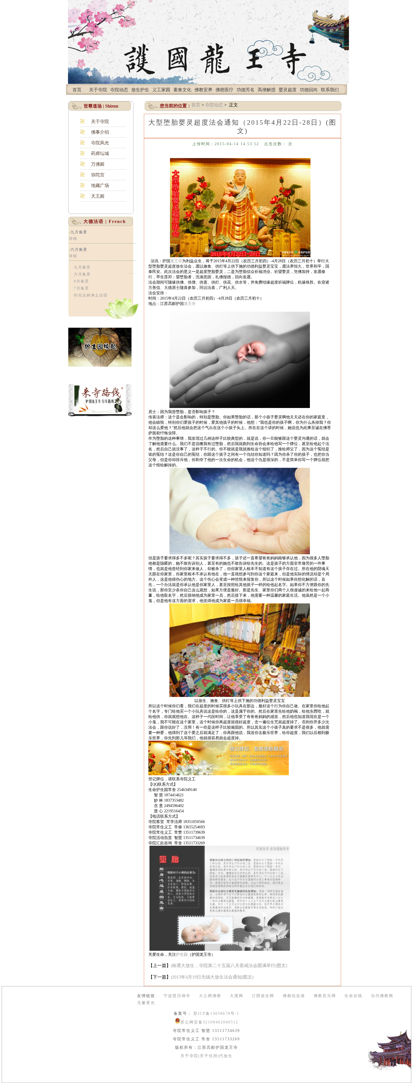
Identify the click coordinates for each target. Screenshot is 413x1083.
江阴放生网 (263, 996)
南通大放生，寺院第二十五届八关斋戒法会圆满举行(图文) (229, 965)
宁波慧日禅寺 (177, 996)
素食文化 (182, 89)
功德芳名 (246, 89)
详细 (73, 238)
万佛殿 (98, 164)
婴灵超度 (288, 89)
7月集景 (81, 288)
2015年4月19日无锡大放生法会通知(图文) (212, 977)
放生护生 (140, 89)
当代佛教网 (382, 996)
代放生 (226, 1056)
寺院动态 (119, 89)
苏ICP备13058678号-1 (215, 1013)
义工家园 (161, 89)
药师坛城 (100, 153)
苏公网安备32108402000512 (209, 1022)
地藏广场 (100, 185)
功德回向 (309, 89)
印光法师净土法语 (91, 295)
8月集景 (81, 281)
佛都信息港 (294, 996)
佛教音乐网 (325, 996)
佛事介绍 (100, 132)
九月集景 (79, 232)
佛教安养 (203, 89)
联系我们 (330, 89)
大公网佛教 (210, 996)
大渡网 (236, 996)
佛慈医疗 (224, 89)
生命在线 (353, 996)
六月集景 (79, 249)
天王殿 (98, 196)
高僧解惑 (267, 89)
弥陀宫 (98, 174)
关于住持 (209, 1056)
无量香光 (146, 1003)
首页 (76, 89)
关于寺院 (98, 89)
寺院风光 (100, 142)
